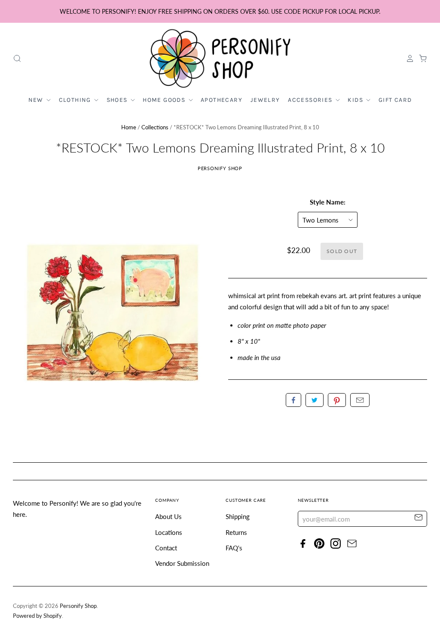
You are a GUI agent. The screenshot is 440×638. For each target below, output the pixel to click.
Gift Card (395, 100)
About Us (168, 516)
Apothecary (221, 100)
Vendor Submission (182, 563)
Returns (236, 532)
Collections (154, 127)
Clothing (76, 100)
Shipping (238, 516)
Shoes (118, 100)
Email (360, 400)
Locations (168, 532)
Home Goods (165, 100)
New (37, 100)
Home (128, 127)
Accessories (311, 100)
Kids (356, 100)
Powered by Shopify (37, 615)
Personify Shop (220, 168)
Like (293, 400)
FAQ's (234, 548)
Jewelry (265, 100)
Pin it (337, 400)
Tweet (315, 400)
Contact (166, 548)
